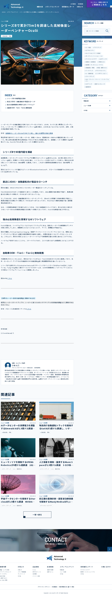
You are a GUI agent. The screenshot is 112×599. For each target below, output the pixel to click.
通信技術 (88, 87)
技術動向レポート (68, 7)
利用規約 (54, 586)
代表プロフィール (37, 572)
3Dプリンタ (88, 84)
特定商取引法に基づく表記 (66, 586)
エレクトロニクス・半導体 (92, 53)
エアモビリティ (89, 50)
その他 (85, 110)
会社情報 (73, 4)
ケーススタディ (3, 574)
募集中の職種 (50, 570)
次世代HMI (101, 62)
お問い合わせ (106, 567)
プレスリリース (21, 574)
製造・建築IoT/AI (102, 67)
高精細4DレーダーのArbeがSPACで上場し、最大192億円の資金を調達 (29, 133)
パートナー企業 (36, 576)
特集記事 (86, 101)
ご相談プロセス (3, 578)
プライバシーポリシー (44, 586)
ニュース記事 (4, 21)
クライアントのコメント (5, 572)
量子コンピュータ (100, 84)
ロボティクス (103, 59)
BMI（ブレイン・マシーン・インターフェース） (97, 80)
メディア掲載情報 (22, 572)
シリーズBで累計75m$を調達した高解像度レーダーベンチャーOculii (39, 12)
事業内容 (40, 7)
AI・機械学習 (89, 73)
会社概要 (35, 574)
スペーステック (89, 76)
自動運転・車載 (6, 36)
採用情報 (80, 4)
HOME (4, 12)
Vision (34, 570)
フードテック (89, 70)
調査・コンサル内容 (4, 570)
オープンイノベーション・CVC (94, 56)
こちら (9, 278)
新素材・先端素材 (90, 62)
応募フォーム (50, 572)
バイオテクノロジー (101, 73)
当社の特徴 (2, 576)
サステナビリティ (101, 70)
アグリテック (97, 47)
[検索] (108, 31)
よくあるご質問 (3, 580)
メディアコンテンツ (52, 7)
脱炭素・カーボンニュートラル (94, 65)
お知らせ (80, 7)
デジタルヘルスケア (91, 59)
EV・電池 (88, 47)
